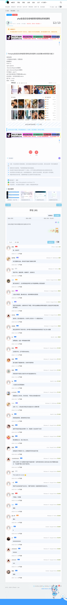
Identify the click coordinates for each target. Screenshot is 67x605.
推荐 (44, 2)
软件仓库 (19, 7)
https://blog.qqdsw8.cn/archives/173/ (25, 182)
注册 (56, 7)
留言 (33, 2)
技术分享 (25, 7)
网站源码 (7, 7)
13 (12, 302)
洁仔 (13, 280)
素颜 (11, 22)
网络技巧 (13, 7)
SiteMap (47, 586)
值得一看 (36, 7)
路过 (13, 504)
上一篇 (8, 205)
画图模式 (50, 215)
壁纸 (23, 2)
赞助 (18, 2)
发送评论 (51, 242)
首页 (13, 2)
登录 (52, 7)
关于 (38, 2)
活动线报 (42, 7)
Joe (18, 587)
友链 (28, 2)
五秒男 (41, 586)
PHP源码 (15, 15)
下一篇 (59, 205)
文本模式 (57, 215)
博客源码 (31, 7)
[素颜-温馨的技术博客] (7, 2)
